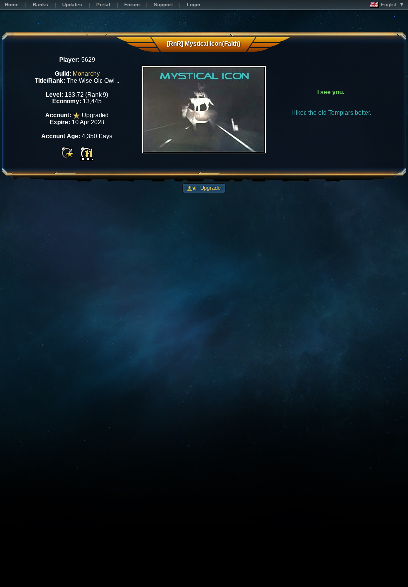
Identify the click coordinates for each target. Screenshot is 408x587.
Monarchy (86, 73)
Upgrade (210, 188)
